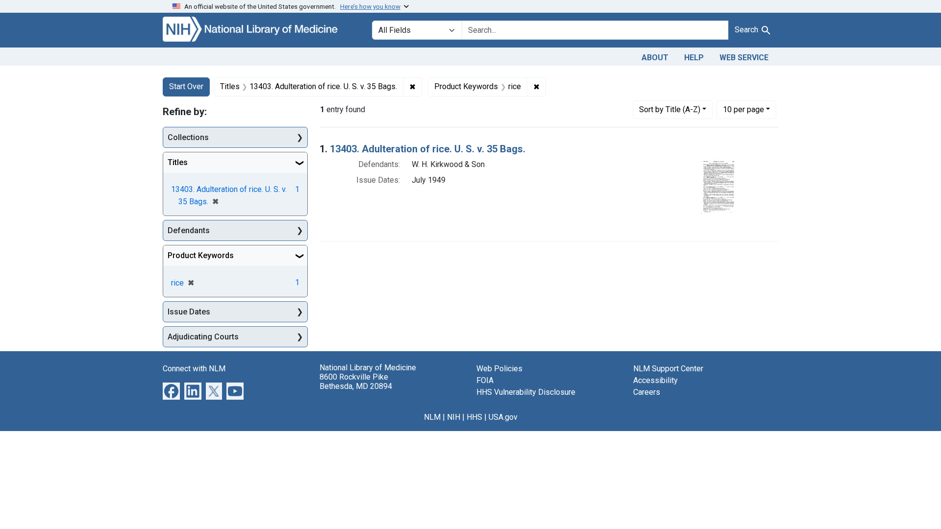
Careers (646, 392)
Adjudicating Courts (203, 336)
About (655, 57)
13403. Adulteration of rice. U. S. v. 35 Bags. (427, 149)
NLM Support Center (668, 368)
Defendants (189, 230)
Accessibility (655, 380)
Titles (178, 162)
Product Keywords (201, 255)
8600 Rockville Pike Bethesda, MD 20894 (356, 381)
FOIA (485, 380)
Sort (669, 109)
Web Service (743, 57)
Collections (188, 137)
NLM (432, 417)
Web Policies (499, 368)
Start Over (186, 86)
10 (743, 109)
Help (694, 57)
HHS (474, 417)
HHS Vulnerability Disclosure (525, 392)
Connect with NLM (194, 368)
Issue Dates (189, 311)
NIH (453, 417)
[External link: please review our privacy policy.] (171, 390)
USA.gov (503, 417)
